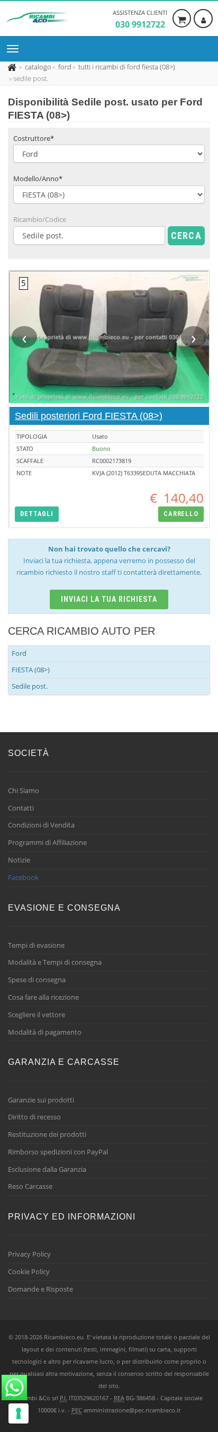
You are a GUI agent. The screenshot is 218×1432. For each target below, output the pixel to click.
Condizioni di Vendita (41, 825)
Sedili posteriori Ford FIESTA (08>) (88, 416)
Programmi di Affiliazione (47, 842)
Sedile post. (30, 686)
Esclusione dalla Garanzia (47, 1169)
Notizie (19, 860)
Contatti (21, 808)
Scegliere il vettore (36, 1014)
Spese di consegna (37, 979)
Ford (19, 653)
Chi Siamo (23, 790)
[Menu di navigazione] (15, 48)
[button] (37, 514)
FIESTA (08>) (31, 669)
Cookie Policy (29, 1271)
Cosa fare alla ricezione (43, 997)
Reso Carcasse (30, 1186)
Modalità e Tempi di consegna (55, 962)
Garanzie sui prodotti (41, 1100)
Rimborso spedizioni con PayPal (58, 1152)
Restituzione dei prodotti (47, 1134)
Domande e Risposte (40, 1289)
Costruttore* (33, 138)
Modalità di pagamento (44, 1032)
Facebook (23, 877)
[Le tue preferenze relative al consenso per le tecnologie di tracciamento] (18, 1413)
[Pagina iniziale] (13, 67)
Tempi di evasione (36, 945)
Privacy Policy (29, 1254)
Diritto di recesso (34, 1117)
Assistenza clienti (140, 19)
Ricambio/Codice (39, 219)
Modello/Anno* (37, 178)
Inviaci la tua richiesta (109, 599)
